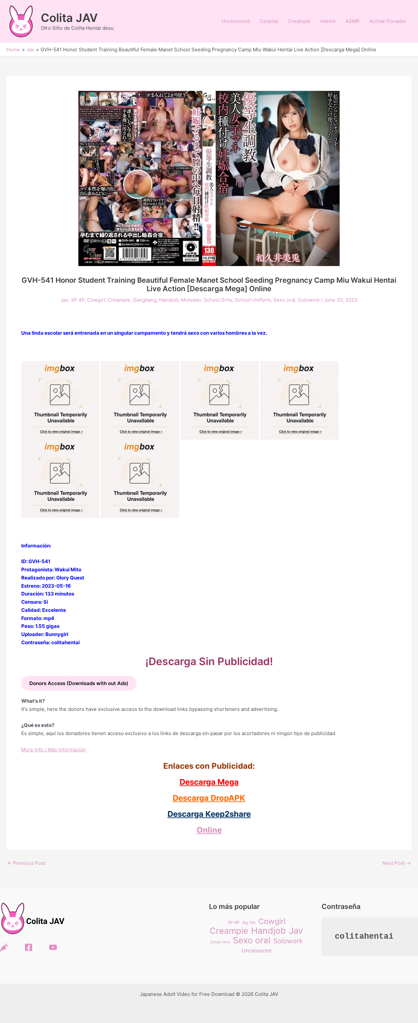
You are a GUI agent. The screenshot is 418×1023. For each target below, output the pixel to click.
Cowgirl (96, 300)
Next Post (396, 863)
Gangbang (144, 300)
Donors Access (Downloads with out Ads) (78, 683)
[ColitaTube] (53, 947)
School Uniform (253, 300)
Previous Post (26, 863)
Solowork (309, 300)
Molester (191, 300)
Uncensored (235, 21)
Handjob (168, 300)
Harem (328, 21)
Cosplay (269, 21)
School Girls (218, 300)
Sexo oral (284, 300)
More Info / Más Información (53, 749)
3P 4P (78, 300)
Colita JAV (69, 18)
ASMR (353, 21)
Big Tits (248, 922)
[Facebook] (28, 947)
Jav (64, 300)
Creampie (299, 21)
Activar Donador (388, 21)
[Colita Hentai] (4, 947)
